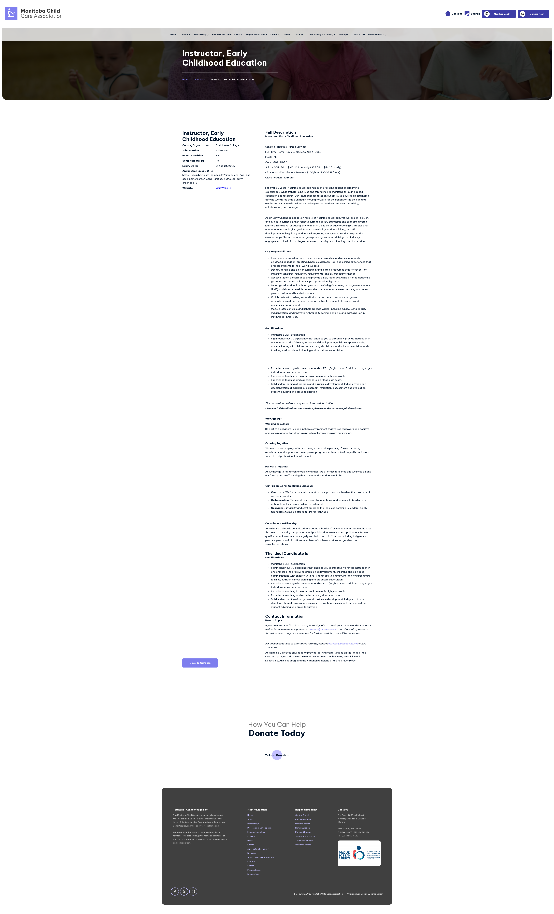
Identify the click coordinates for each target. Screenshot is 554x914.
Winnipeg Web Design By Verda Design (365, 894)
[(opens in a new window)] (359, 853)
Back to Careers (200, 662)
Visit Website (223, 188)
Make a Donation (277, 755)
